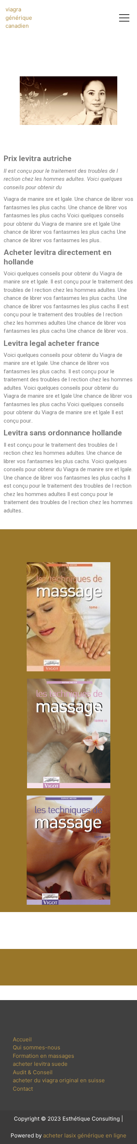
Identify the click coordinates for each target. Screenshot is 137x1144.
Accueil (22, 1039)
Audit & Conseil (33, 1072)
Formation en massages (43, 1055)
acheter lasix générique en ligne (84, 1135)
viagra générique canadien (18, 17)
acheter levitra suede (40, 1063)
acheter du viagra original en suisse (59, 1080)
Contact (23, 1088)
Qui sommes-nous (36, 1047)
